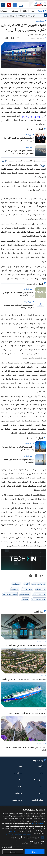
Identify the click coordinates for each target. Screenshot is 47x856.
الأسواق (15, 10)
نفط (20, 779)
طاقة (41, 772)
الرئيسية (41, 10)
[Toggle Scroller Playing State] (45, 15)
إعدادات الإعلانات (15, 831)
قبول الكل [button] (34, 851)
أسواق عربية (17, 772)
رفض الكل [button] (13, 851)
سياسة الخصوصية (9, 833)
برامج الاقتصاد (17, 799)
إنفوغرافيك (18, 792)
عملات (41, 786)
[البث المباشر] (9, 5)
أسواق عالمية (38, 779)
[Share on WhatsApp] (18, 38)
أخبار (20, 765)
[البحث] (15, 5)
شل (37, 177)
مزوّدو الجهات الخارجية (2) (38, 823)
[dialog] (23, 831)
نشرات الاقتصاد (37, 799)
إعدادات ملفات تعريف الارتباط (23, 834)
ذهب (20, 786)
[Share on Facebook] (12, 38)
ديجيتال (40, 792)
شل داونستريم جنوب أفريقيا (33, 116)
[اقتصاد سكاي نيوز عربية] (38, 4)
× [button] (4, 808)
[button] (20, 5)
